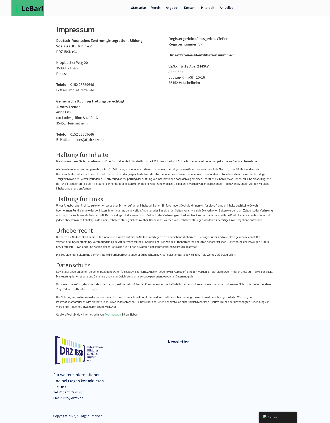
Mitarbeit (207, 7)
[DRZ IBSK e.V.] (29, 8)
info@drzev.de (72, 397)
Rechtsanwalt (112, 314)
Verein (156, 7)
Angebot (172, 7)
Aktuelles (226, 7)
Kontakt (190, 7)
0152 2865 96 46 (70, 392)
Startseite (138, 7)
